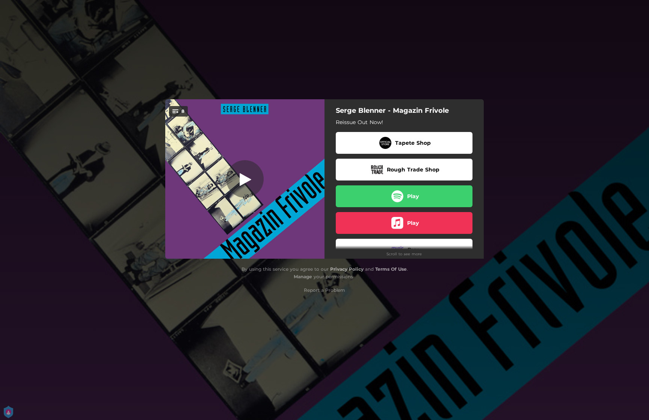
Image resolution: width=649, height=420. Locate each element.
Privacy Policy (347, 269)
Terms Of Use (391, 269)
